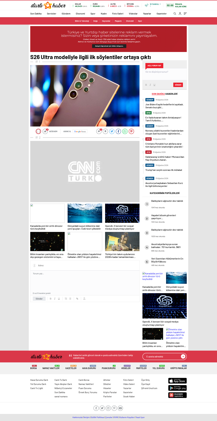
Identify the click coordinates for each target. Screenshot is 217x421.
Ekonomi (80, 13)
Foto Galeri (117, 13)
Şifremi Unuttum (149, 388)
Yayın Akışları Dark (63, 384)
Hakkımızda (77, 417)
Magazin (118, 21)
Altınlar (106, 380)
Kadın (104, 13)
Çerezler (108, 417)
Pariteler (141, 367)
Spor (92, 13)
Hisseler (125, 367)
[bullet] (70, 298)
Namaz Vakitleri (51, 367)
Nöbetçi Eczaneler (63, 388)
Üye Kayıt (145, 384)
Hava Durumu (89, 367)
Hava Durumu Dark (39, 380)
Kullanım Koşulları (127, 417)
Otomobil (130, 21)
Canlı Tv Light (36, 388)
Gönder (39, 298)
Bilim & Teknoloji (82, 21)
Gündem (66, 13)
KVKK (116, 417)
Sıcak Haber (129, 396)
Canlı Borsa (84, 380)
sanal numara (60, 396)
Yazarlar (147, 13)
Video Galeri (129, 384)
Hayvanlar (106, 21)
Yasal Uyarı (140, 417)
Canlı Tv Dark (60, 380)
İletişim (87, 417)
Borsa (33, 367)
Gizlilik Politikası (97, 417)
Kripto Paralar (178, 367)
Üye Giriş (145, 380)
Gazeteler (162, 13)
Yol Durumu (158, 367)
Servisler (51, 13)
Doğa (95, 21)
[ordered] (66, 298)
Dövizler (107, 384)
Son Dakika (35, 13)
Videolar (133, 13)
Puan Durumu (109, 367)
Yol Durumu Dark (38, 384)
